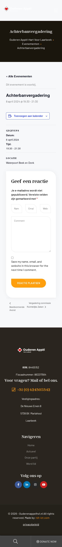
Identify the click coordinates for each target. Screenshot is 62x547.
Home (31, 445)
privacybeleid (31, 524)
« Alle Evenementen (19, 76)
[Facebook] (18, 484)
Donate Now (47, 541)
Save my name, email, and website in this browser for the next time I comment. (29, 265)
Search (15, 541)
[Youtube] (43, 484)
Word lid (31, 463)
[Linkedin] (26, 484)
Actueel (31, 451)
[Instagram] (35, 484)
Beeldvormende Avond (16, 308)
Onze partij (31, 457)
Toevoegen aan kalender (28, 116)
